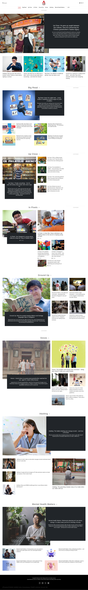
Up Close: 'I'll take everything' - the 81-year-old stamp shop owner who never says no (19, 184)
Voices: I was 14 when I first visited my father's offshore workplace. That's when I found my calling (75, 397)
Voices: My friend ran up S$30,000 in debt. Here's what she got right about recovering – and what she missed (33, 75)
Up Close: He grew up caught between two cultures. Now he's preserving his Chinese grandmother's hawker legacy (66, 27)
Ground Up (41, 7)
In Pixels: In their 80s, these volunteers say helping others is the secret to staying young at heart (50, 234)
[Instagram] (43, 583)
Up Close (30, 7)
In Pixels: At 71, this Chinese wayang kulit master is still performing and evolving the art (54, 262)
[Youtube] (48, 583)
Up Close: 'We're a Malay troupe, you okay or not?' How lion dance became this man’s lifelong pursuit (55, 159)
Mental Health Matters (60, 7)
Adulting (51, 7)
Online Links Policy (57, 579)
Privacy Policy (43, 579)
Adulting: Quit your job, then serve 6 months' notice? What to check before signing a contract (12, 75)
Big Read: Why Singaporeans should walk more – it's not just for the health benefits (55, 125)
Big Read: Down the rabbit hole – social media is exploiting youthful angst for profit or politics (49, 99)
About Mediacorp (30, 579)
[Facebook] (40, 583)
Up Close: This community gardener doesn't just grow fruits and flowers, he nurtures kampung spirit (55, 178)
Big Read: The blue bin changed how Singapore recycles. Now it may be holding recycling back (55, 137)
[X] (45, 583)
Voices (46, 7)
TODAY (19, 7)
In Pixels (35, 7)
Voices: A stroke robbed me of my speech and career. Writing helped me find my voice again (59, 389)
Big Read (24, 7)
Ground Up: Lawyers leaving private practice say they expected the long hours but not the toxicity (77, 317)
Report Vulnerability (50, 579)
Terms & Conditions (37, 579)
